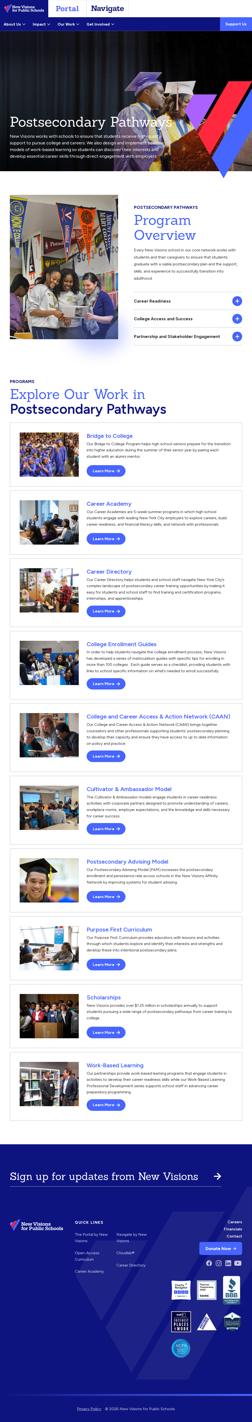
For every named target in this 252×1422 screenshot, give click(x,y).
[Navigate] (107, 8)
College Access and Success (163, 318)
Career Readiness (152, 301)
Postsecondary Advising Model (127, 861)
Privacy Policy (89, 1409)
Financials (233, 1229)
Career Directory (109, 571)
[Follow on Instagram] (218, 1263)
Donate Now (218, 1248)
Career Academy (109, 503)
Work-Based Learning (115, 1065)
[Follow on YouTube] (238, 1263)
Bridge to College (110, 435)
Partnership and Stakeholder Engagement (177, 336)
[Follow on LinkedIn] (228, 1263)
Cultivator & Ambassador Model (129, 789)
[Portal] (67, 8)
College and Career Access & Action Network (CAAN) (158, 716)
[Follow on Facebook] (209, 1263)
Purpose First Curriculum (119, 929)
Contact (234, 1236)
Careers (235, 1222)
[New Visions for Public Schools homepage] (36, 1248)
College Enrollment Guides (122, 644)
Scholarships (104, 997)
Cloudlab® (125, 1253)
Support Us (236, 24)
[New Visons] (24, 8)
